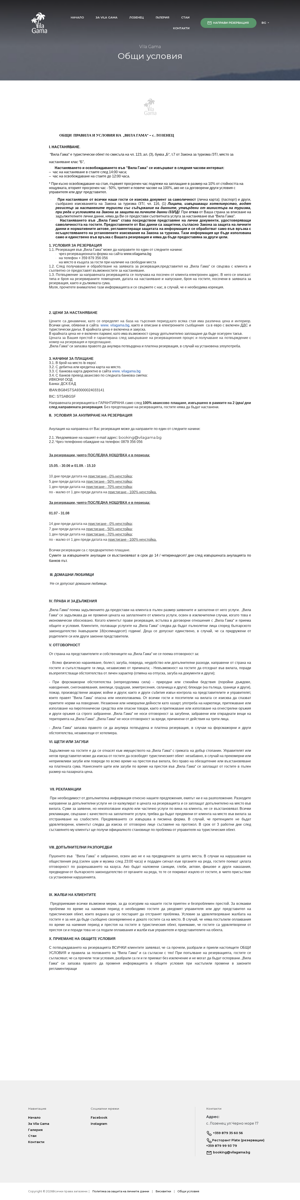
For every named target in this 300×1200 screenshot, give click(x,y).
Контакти (181, 28)
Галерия (162, 17)
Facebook (99, 1118)
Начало (77, 17)
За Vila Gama (106, 17)
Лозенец (136, 17)
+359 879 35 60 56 (227, 1133)
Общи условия (188, 1191)
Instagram (99, 1124)
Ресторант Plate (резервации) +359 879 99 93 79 (235, 1143)
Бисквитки (163, 1191)
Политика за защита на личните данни (120, 1191)
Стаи (185, 17)
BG (264, 22)
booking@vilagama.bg (231, 1152)
